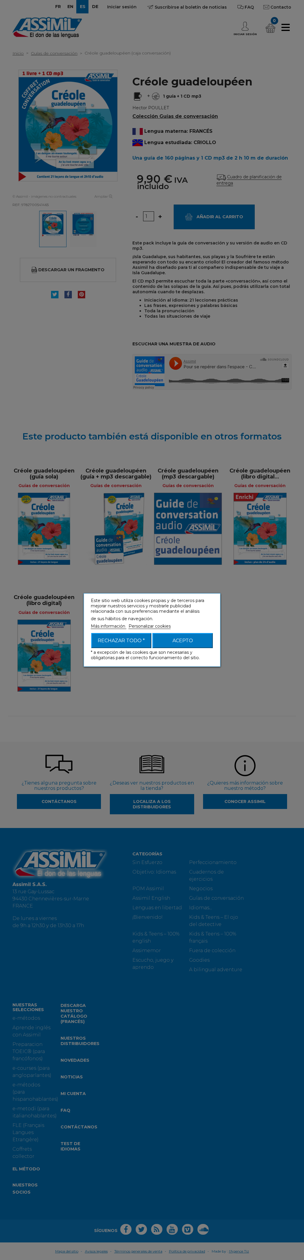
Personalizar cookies (150, 626)
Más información (108, 626)
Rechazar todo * (121, 640)
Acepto (182, 640)
